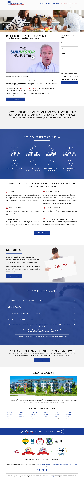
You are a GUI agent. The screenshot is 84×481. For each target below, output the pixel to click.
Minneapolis (9, 412)
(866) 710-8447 (55, 3)
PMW (48, 466)
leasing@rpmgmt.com (54, 476)
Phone (62, 48)
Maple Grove (9, 414)
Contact (71, 7)
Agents (63, 7)
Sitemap (43, 464)
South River (21, 412)
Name (62, 37)
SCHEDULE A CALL (15, 99)
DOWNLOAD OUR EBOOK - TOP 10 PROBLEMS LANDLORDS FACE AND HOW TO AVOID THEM (42, 336)
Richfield (8, 416)
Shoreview (68, 414)
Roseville (20, 414)
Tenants (59, 7)
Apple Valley (9, 418)
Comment (63, 59)
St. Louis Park (69, 412)
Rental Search (48, 7)
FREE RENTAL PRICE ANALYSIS (29, 88)
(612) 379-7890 (44, 3)
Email (62, 42)
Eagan (67, 416)
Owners (54, 7)
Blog (76, 7)
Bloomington (45, 416)
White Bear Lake (34, 412)
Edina (56, 416)
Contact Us (39, 464)
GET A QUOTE (42, 360)
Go (63, 431)
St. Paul (56, 412)
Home (19, 7)
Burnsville (21, 418)
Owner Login (64, 3)
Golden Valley (21, 416)
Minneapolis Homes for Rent (65, 464)
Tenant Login (73, 3)
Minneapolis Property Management (52, 464)
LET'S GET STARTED (42, 232)
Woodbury (57, 414)
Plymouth (33, 414)
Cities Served (74, 464)
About (67, 7)
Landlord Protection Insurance (38, 7)
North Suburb (45, 412)
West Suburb (45, 414)
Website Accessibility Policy (64, 476)
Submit (69, 82)
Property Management (26, 7)
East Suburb (33, 416)
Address (63, 53)
